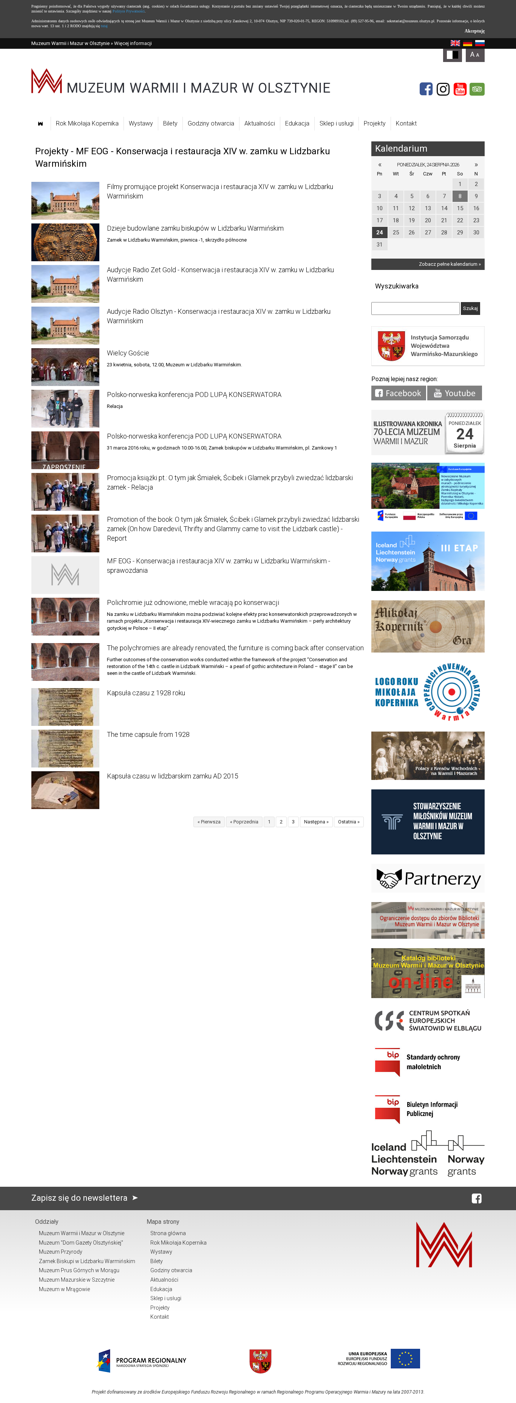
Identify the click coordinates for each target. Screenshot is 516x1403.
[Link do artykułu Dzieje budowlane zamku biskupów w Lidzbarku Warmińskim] (65, 242)
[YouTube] (460, 89)
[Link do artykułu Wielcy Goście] (65, 367)
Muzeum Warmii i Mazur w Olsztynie (70, 43)
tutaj (104, 26)
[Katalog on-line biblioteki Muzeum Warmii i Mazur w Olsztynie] (428, 996)
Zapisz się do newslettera (80, 1198)
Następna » (316, 822)
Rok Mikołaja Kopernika (87, 123)
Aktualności (259, 123)
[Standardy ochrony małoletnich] (428, 1079)
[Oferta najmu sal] (428, 937)
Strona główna (168, 1233)
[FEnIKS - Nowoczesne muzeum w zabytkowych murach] (428, 520)
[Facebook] (426, 89)
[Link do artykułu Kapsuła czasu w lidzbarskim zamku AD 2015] (65, 790)
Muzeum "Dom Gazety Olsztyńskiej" (81, 1243)
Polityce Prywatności (129, 11)
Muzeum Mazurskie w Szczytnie (76, 1280)
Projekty (375, 123)
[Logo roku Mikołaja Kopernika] (428, 720)
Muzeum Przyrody (60, 1252)
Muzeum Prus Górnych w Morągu (79, 1270)
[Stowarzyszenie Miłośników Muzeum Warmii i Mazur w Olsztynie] (428, 853)
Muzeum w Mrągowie (64, 1289)
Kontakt (406, 123)
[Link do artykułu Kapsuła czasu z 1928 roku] (65, 707)
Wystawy (141, 123)
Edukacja (297, 123)
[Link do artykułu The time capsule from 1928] (65, 748)
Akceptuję (475, 31)
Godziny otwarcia (211, 123)
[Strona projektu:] (428, 778)
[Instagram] (443, 89)
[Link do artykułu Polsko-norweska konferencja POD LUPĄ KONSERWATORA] (65, 409)
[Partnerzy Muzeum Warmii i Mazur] (428, 891)
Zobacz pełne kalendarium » (450, 264)
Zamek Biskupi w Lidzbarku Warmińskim (87, 1261)
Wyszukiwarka (397, 286)
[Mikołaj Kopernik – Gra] (428, 651)
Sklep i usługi (337, 123)
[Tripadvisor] (477, 89)
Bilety (170, 123)
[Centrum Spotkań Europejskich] (428, 1032)
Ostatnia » (349, 822)
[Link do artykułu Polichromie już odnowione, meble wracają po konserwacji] (65, 617)
